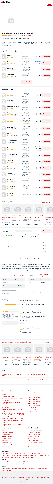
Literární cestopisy (6, 438)
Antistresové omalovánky (34, 432)
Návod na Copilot (22, 468)
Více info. (9, 318)
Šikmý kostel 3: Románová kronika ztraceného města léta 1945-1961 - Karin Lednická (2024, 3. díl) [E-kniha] (13, 415)
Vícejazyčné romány (33, 411)
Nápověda (4, 477)
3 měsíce (20, 231)
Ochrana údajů (12, 477)
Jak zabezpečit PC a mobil (23, 464)
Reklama (43, 477)
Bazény (25, 457)
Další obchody (26, 82)
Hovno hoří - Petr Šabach (8, 396)
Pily (3, 457)
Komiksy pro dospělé (7, 436)
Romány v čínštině (32, 409)
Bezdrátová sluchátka (16, 453)
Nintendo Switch (6, 455)
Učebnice (30, 449)
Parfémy (47, 455)
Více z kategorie (46, 342)
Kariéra (26, 479)
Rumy (41, 455)
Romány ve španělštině (34, 405)
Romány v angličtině (33, 399)
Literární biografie (6, 434)
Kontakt (49, 477)
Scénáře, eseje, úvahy (7, 444)
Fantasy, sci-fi (31, 438)
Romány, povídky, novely (9, 8)
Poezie (3, 449)
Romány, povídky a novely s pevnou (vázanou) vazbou (13, 375)
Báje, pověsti (5, 440)
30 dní (13, 231)
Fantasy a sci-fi (5, 430)
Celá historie (28, 231)
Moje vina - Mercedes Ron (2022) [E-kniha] (12, 418)
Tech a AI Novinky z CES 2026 (9, 468)
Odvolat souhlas (35, 477)
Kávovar (19, 455)
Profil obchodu (10, 142)
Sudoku (30, 446)
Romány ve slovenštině (34, 397)
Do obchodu (46, 56)
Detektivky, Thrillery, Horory (35, 442)
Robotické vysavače (33, 455)
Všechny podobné (45, 202)
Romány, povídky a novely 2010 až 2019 (38, 379)
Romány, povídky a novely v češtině (37, 374)
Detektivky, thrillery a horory (8, 432)
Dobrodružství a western (34, 434)
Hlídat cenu (47, 231)
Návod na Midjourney (7, 470)
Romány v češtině (32, 395)
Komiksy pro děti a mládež (34, 436)
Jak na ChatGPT (33, 468)
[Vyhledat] (49, 5)
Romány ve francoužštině (34, 401)
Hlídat (23, 35)
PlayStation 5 (37, 453)
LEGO (31, 453)
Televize (13, 455)
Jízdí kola (13, 457)
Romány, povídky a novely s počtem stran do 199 (12, 380)
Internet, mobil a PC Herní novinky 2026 (11, 461)
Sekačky (7, 457)
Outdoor (19, 457)
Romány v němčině (33, 393)
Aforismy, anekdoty (6, 446)
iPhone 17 (25, 453)
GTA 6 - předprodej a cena (29, 461)
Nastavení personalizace (24, 477)
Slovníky (30, 444)
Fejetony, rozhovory (6, 442)
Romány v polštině (32, 403)
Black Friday (31, 457)
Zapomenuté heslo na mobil (8, 464)
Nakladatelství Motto (19, 275)
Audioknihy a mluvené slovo (35, 430)
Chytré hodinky (5, 453)
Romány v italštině (32, 407)
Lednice (25, 455)
